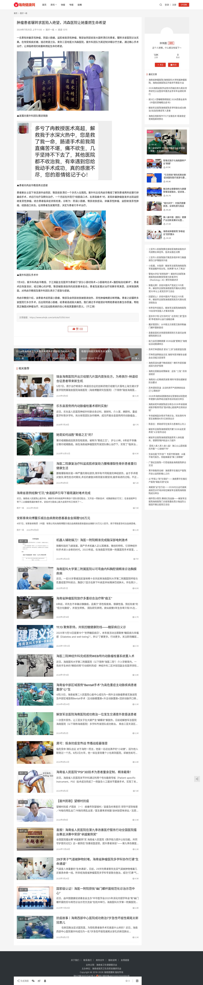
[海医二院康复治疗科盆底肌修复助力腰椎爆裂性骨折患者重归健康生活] (35, 472)
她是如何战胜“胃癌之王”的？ (75, 435)
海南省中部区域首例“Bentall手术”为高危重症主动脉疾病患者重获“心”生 (96, 687)
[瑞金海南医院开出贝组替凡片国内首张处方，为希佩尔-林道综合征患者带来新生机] (35, 385)
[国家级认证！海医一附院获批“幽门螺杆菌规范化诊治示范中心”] (35, 898)
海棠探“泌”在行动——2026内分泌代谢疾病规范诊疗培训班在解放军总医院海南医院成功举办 (167, 490)
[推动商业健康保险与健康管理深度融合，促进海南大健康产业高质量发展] (154, 192)
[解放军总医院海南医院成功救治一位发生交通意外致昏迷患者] (35, 723)
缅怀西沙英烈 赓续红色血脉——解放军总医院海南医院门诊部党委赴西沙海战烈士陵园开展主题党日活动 (168, 501)
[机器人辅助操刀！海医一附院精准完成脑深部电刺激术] (35, 549)
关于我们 (75, 960)
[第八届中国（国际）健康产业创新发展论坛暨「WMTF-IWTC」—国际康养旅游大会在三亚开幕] (154, 220)
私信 (175, 65)
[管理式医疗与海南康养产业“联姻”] (154, 163)
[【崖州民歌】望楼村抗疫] (35, 810)
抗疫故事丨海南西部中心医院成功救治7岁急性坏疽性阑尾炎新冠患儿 (97, 920)
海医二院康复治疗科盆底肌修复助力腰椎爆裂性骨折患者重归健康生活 (96, 466)
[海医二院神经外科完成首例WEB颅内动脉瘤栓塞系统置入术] (35, 665)
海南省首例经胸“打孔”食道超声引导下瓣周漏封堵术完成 (54, 493)
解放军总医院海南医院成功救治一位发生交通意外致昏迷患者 (96, 714)
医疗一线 (50, 29)
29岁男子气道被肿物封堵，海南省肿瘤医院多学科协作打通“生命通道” (97, 861)
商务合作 (100, 960)
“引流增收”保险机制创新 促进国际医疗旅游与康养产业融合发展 (175, 177)
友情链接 (125, 960)
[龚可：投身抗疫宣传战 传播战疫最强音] (35, 752)
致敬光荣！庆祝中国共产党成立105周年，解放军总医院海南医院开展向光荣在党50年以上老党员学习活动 (167, 288)
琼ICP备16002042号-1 (84, 976)
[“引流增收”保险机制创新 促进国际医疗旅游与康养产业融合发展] (154, 178)
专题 (71, 4)
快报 (63, 4)
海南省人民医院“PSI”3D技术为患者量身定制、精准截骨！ (94, 772)
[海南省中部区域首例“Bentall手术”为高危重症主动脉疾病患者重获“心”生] (35, 694)
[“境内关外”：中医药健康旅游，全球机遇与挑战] (154, 206)
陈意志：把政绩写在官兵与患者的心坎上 (167, 423)
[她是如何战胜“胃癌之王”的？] (35, 444)
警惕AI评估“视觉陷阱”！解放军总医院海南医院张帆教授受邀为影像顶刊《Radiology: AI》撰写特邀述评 (167, 277)
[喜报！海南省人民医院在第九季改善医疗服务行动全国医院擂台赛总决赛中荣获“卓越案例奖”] (35, 839)
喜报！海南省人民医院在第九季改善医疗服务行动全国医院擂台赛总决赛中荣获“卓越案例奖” (96, 832)
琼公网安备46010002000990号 (114, 976)
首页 (44, 4)
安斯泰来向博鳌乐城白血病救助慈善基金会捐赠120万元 (53, 518)
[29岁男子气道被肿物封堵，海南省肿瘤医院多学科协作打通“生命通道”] (35, 868)
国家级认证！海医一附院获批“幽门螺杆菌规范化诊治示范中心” (95, 891)
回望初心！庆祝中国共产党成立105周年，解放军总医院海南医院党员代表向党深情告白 (167, 299)
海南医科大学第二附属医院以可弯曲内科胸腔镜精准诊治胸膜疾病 (96, 571)
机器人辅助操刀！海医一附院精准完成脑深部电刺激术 (92, 540)
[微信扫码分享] (33, 981)
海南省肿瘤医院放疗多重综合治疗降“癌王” (84, 598)
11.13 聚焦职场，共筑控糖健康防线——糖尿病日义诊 (91, 627)
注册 (174, 4)
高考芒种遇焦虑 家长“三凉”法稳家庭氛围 (167, 349)
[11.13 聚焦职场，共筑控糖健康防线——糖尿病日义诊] (35, 636)
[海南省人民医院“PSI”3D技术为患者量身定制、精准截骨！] (35, 781)
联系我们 (87, 960)
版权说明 (112, 960)
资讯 (53, 4)
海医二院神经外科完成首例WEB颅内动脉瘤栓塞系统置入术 (95, 656)
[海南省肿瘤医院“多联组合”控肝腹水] (154, 234)
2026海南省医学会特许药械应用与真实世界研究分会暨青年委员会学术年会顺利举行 (168, 91)
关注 (161, 65)
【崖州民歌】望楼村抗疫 (72, 801)
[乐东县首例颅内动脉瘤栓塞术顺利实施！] (35, 415)
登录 (167, 4)
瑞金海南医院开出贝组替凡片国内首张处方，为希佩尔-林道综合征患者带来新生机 (97, 379)
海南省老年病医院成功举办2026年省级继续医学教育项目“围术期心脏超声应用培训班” (168, 407)
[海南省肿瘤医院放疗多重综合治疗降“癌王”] (35, 607)
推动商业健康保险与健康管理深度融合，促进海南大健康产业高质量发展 (174, 192)
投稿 (80, 4)
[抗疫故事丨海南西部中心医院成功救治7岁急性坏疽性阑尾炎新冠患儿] (35, 927)
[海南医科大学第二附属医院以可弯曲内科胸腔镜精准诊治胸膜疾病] (35, 578)
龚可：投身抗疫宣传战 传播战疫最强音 (82, 743)
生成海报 (24, 981)
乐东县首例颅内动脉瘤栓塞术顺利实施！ (83, 406)
